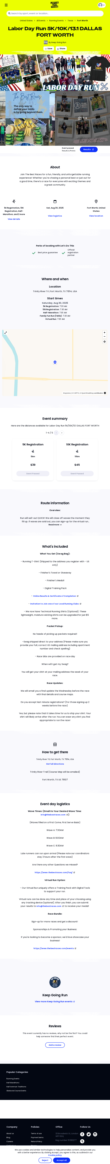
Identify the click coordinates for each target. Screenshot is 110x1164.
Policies (35, 1126)
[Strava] (83, 1144)
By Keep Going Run (57, 42)
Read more (54, 524)
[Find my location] (105, 342)
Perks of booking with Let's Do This (55, 245)
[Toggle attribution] (105, 393)
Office (59, 1126)
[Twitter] (90, 1137)
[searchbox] (55, 13)
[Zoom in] (105, 332)
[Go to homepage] (55, 5)
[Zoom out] (105, 336)
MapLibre (66, 393)
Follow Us (85, 1126)
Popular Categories (17, 1072)
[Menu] (21, 5)
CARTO (76, 393)
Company (11, 1126)
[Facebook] (83, 1137)
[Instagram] (96, 1137)
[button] (55, 362)
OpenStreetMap (87, 393)
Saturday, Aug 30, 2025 (55, 303)
